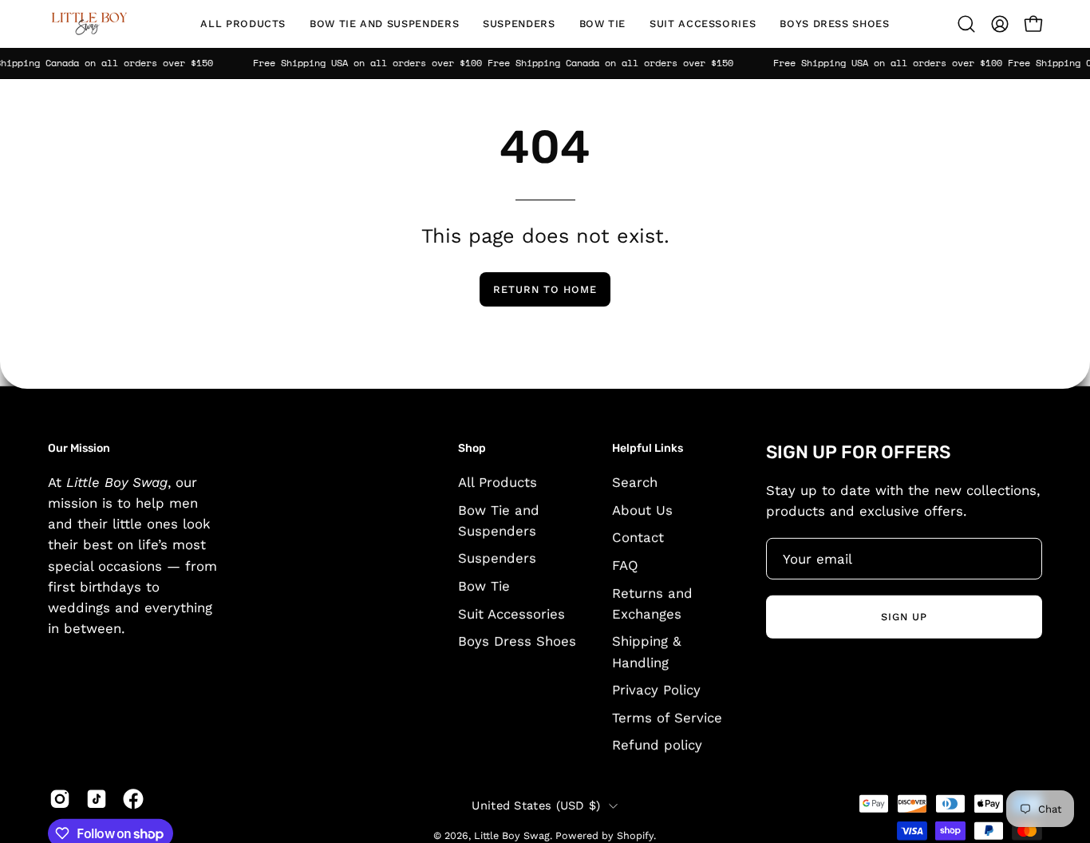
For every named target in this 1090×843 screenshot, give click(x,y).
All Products (497, 481)
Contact (638, 537)
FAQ (625, 564)
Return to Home (544, 289)
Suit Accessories (511, 613)
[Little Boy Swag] (88, 24)
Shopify (635, 835)
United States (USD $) (536, 805)
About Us (642, 509)
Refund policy (657, 745)
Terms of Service (667, 717)
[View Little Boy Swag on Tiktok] (97, 799)
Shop (472, 448)
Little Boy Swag (512, 835)
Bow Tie (484, 586)
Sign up (904, 617)
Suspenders (497, 558)
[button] (384, 24)
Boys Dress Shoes (517, 641)
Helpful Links (647, 448)
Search (635, 481)
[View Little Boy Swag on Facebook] (133, 799)
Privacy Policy (656, 690)
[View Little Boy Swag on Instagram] (60, 799)
